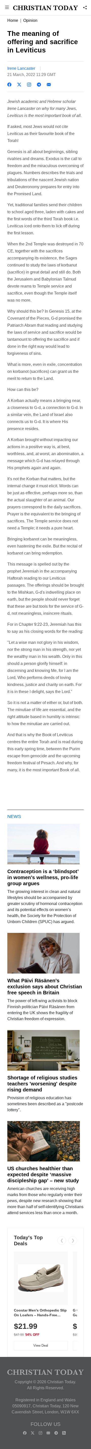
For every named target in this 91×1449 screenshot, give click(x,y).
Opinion (30, 20)
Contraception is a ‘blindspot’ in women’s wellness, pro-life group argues (43, 877)
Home (12, 20)
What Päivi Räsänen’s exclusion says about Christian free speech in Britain (44, 986)
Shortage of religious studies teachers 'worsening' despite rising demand (42, 1083)
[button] (7, 8)
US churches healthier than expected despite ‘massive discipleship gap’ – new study (43, 1174)
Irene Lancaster (21, 68)
